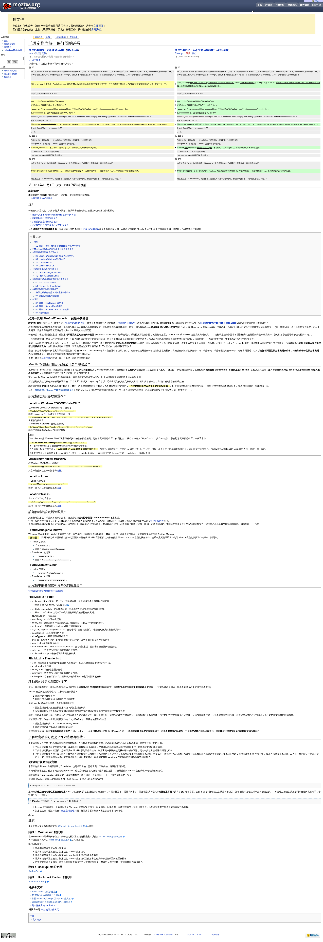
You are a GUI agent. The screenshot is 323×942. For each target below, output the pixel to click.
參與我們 (304, 5)
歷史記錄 (73, 37)
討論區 (268, 5)
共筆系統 (280, 5)
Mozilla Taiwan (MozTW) (30, 5)
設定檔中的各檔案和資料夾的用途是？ (50, 225)
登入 (317, 1)
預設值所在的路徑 (126, 323)
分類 (31, 916)
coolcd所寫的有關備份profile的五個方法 (51, 902)
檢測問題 (46, 358)
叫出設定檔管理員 (68, 811)
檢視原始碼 (61, 37)
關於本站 (316, 5)
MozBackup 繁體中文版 (110, 836)
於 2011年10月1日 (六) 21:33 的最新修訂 (194, 50)
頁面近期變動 (9, 44)
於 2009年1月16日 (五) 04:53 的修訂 (46, 50)
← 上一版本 (35, 60)
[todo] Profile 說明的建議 (44, 892)
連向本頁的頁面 (10, 71)
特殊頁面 (7, 77)
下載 (260, 5)
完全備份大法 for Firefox (43, 905)
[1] (65, 605)
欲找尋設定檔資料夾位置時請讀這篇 (45, 591)
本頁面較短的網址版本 (41, 198)
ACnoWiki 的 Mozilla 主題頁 (71, 826)
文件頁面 (98, 25)
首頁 (6, 41)
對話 (37, 53)
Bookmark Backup (37, 881)
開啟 (218, 323)
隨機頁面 (7, 47)
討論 (48, 37)
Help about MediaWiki (13, 50)
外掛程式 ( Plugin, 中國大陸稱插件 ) (53, 390)
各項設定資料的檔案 (75, 323)
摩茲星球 (292, 5)
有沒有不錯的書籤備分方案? (45, 895)
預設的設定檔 (157, 521)
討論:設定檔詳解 (91, 229)
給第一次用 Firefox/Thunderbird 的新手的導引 (54, 215)
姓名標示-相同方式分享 (163, 934)
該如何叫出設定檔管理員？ (45, 218)
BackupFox (34, 871)
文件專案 (37, 919)
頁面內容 (38, 37)
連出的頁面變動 (10, 74)
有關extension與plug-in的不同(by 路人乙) (51, 898)
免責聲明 (215, 934)
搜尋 (3, 55)
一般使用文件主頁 (50, 909)
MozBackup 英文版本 (59, 840)
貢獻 (44, 53)
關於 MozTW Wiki (195, 934)
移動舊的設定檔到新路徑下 (45, 222)
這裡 (59, 470)
